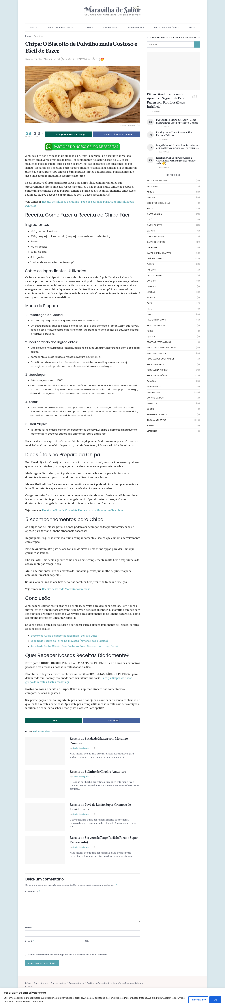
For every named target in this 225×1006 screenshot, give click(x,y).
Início (34, 27)
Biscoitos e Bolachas (158, 203)
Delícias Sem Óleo (166, 27)
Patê (149, 308)
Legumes (151, 286)
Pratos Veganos (156, 325)
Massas (151, 292)
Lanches (151, 280)
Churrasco (153, 247)
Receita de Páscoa (157, 353)
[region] (112, 997)
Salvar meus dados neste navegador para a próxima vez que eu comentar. (68, 954)
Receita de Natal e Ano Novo (162, 347)
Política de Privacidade (98, 983)
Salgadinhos (154, 386)
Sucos (150, 409)
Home (28, 36)
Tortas (151, 425)
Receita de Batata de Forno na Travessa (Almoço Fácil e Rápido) (69, 641)
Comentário (32, 891)
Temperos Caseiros (157, 414)
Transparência (76, 983)
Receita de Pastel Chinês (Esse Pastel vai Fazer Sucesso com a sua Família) (75, 646)
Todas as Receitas (156, 420)
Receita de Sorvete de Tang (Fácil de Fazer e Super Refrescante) (104, 840)
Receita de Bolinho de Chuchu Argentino (98, 771)
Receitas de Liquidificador (160, 358)
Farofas (151, 269)
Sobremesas (136, 27)
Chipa (64, 689)
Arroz (150, 191)
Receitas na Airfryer (157, 370)
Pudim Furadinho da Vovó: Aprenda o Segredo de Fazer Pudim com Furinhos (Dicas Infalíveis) (166, 100)
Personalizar (197, 999)
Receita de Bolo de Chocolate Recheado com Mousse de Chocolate (82, 510)
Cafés (150, 219)
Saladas (151, 381)
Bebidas (151, 197)
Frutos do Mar (155, 275)
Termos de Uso (58, 983)
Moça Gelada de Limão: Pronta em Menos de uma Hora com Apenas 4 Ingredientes (177, 147)
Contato (29, 986)
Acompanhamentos (157, 180)
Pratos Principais (60, 27)
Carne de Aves (154, 225)
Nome (29, 927)
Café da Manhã (155, 214)
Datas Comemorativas (159, 253)
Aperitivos (110, 27)
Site (87, 941)
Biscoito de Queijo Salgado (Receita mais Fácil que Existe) (64, 635)
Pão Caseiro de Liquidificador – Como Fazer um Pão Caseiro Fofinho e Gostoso (177, 121)
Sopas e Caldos (155, 397)
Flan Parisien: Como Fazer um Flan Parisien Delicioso (174, 134)
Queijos (151, 336)
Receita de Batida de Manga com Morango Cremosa (99, 741)
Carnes (88, 27)
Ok (215, 999)
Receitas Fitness (155, 364)
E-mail (29, 941)
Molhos (151, 297)
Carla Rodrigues (80, 748)
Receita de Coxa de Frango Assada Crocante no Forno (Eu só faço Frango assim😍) (175, 160)
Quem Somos (41, 983)
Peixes (150, 314)
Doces (150, 264)
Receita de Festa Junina (159, 342)
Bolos (150, 208)
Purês (150, 331)
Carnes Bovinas (155, 236)
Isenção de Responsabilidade (128, 983)
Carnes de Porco (156, 242)
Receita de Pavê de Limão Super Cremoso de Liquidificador (100, 807)
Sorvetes (152, 403)
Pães (149, 303)
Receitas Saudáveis (157, 375)
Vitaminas (152, 431)
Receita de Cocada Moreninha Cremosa (66, 589)
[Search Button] (197, 44)
